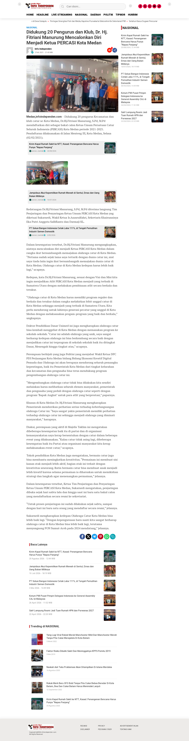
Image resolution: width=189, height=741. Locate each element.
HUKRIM (133, 15)
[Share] (114, 50)
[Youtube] (154, 6)
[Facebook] (140, 6)
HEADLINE (43, 15)
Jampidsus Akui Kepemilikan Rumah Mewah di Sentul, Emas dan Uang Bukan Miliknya (64, 194)
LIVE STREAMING (61, 15)
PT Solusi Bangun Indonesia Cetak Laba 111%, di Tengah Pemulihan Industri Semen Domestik (63, 230)
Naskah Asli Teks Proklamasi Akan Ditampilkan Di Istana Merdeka (79, 667)
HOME (30, 15)
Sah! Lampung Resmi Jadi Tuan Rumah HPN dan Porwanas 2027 (134, 115)
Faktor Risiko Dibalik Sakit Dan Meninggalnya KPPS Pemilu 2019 (78, 651)
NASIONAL (81, 15)
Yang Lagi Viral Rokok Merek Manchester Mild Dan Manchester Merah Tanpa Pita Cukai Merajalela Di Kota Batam (81, 636)
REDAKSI (83, 726)
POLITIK (108, 15)
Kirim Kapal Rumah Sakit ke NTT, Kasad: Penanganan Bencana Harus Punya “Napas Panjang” (64, 145)
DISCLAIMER (85, 729)
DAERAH (95, 15)
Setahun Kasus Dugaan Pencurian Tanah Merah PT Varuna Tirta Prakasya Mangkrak (151, 21)
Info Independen (43, 49)
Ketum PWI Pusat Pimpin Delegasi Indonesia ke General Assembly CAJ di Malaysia (133, 97)
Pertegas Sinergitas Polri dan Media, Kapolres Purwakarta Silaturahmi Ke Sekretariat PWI (74, 21)
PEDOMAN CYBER (105, 729)
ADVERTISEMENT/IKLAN (129, 726)
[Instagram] (150, 6)
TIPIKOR (120, 15)
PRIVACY (101, 726)
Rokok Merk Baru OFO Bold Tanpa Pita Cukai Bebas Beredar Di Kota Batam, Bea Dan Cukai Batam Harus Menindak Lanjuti (80, 685)
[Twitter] (145, 6)
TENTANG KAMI (125, 729)
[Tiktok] (159, 6)
